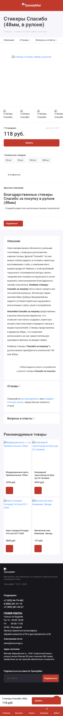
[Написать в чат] (56, 700)
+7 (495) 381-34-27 (13, 607)
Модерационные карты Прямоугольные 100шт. (17, 473)
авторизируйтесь (30, 398)
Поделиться (12, 223)
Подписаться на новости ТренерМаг (23, 671)
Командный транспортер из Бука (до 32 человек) (44, 475)
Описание (9, 40)
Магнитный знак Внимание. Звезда (43, 532)
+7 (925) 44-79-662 (13, 600)
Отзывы (25, 40)
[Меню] (5, 5)
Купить (9, 490)
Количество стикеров (15, 155)
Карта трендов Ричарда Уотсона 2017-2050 (17, 532)
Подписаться (50, 678)
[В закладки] (26, 443)
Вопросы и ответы (46, 40)
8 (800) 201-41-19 (13, 603)
